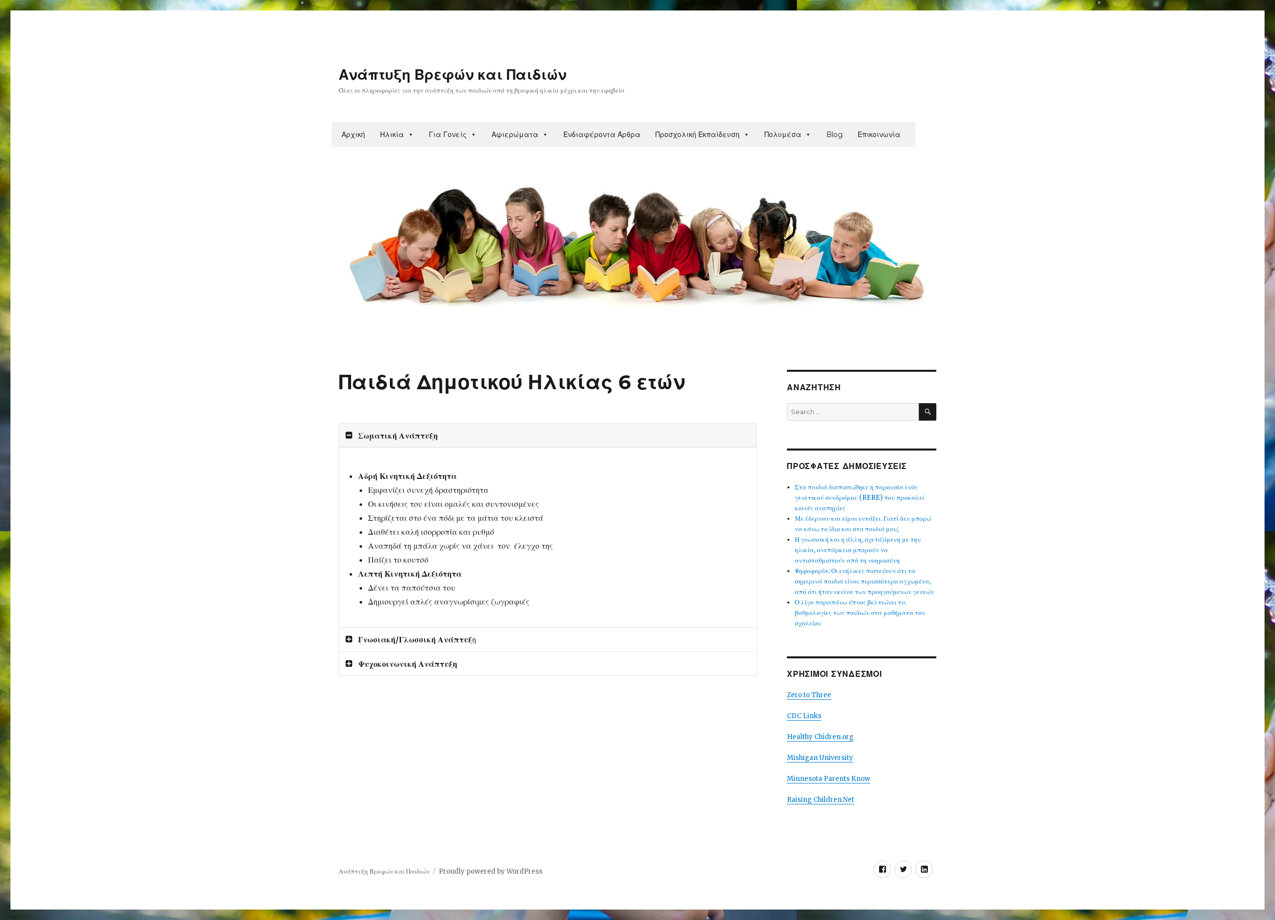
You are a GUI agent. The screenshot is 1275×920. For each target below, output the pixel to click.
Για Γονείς (448, 134)
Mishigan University (820, 758)
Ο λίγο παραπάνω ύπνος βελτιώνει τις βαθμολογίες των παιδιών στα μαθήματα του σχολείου (860, 612)
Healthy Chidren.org (820, 737)
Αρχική (353, 134)
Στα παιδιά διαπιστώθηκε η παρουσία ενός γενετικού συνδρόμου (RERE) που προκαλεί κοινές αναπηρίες (859, 497)
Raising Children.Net (820, 799)
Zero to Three (809, 695)
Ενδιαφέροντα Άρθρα (601, 134)
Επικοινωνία (879, 134)
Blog (834, 134)
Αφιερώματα (515, 134)
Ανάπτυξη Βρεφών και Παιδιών (452, 74)
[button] (410, 134)
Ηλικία (392, 134)
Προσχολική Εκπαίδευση (697, 134)
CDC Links (804, 716)
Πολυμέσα (783, 134)
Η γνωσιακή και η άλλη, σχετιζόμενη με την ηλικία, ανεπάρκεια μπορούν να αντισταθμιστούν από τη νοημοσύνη (858, 550)
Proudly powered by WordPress (490, 871)
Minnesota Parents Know (828, 778)
